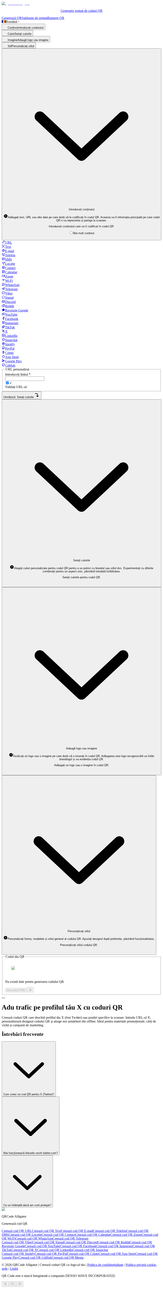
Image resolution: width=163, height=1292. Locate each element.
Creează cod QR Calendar (92, 1234)
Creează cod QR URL (17, 1231)
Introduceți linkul (18, 374)
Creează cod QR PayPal (51, 1254)
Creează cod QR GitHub (35, 1257)
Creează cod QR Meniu (68, 1257)
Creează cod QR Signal (48, 1242)
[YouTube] (12, 1284)
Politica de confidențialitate (105, 1265)
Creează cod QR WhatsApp (34, 1238)
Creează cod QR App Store (117, 1254)
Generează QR (12, 18)
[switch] (7, 382)
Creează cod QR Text (46, 1231)
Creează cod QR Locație (25, 1234)
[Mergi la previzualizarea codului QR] (3, 998)
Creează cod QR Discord (81, 1242)
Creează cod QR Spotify (18, 1254)
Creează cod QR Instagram (114, 1246)
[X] (5, 1284)
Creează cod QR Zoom (126, 1234)
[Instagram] (19, 1284)
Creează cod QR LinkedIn (55, 1250)
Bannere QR (55, 18)
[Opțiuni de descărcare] (30, 989)
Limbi (14, 1268)
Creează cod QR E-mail (77, 1231)
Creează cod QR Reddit (114, 1242)
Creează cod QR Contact (58, 1234)
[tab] (7, 242)
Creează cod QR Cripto (83, 1254)
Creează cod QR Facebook (78, 1246)
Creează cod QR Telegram (70, 1238)
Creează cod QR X (24, 1250)
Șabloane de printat (34, 18)
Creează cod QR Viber (17, 1242)
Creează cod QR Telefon (109, 1231)
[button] (82, 219)
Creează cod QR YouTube (42, 1246)
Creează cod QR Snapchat (90, 1250)
